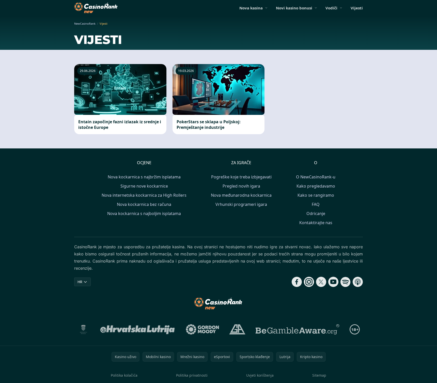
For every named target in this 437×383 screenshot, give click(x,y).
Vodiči (331, 7)
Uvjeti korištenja (260, 375)
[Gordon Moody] (202, 329)
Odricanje (315, 213)
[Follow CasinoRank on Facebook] (297, 282)
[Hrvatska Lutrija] (138, 329)
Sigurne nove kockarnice (144, 186)
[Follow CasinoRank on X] (321, 282)
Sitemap (319, 375)
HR (79, 281)
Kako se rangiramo (316, 195)
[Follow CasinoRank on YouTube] (333, 282)
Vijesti (357, 7)
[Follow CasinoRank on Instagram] (309, 282)
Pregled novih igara (241, 186)
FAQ (316, 204)
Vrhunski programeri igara (241, 204)
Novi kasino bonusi (294, 7)
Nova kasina (251, 7)
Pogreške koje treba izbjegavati (241, 177)
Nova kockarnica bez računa (144, 204)
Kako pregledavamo (315, 186)
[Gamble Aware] (297, 329)
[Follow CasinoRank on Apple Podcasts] (358, 282)
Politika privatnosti (192, 375)
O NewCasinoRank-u (315, 177)
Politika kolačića (124, 375)
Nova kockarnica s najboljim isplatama (144, 213)
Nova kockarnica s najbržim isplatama (144, 177)
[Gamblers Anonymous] (237, 329)
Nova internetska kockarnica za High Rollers (144, 195)
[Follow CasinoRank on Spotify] (345, 282)
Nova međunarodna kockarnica (241, 195)
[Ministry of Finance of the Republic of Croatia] (83, 329)
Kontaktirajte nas (315, 222)
